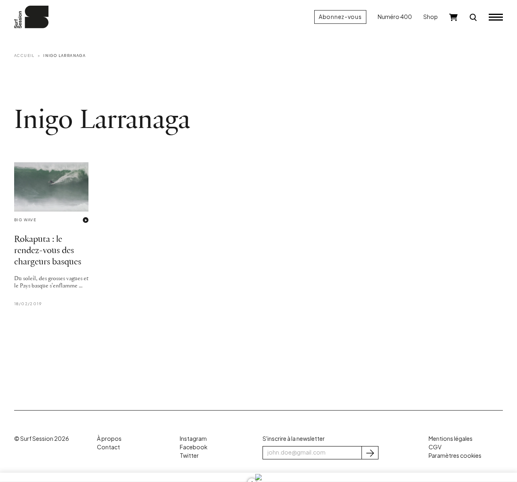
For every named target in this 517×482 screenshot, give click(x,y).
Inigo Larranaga (64, 55)
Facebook (193, 447)
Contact (108, 447)
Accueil (24, 55)
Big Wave (25, 219)
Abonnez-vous (340, 16)
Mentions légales (451, 438)
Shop (430, 16)
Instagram (193, 438)
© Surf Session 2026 (41, 438)
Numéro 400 (395, 16)
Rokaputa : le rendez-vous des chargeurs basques (47, 251)
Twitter (189, 455)
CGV (435, 447)
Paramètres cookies (455, 455)
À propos (109, 438)
